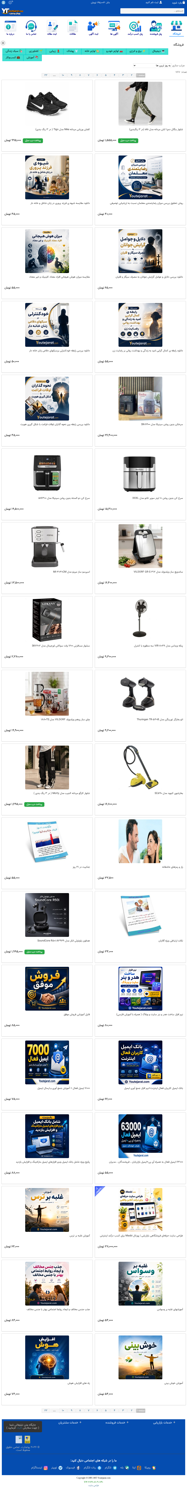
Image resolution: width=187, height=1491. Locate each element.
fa (12, 1)
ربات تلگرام (90, 1468)
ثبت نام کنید (152, 3)
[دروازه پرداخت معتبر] (27, 1439)
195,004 (101, 3)
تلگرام (108, 1468)
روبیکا (148, 1468)
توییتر (54, 1468)
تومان (93, 3)
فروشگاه (178, 45)
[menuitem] (14, 51)
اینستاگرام (36, 1468)
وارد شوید (177, 3)
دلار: (108, 3)
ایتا (134, 1468)
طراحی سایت (93, 1485)
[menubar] (93, 54)
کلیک (19, 1428)
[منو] (3, 3)
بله (121, 1468)
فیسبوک (70, 1468)
